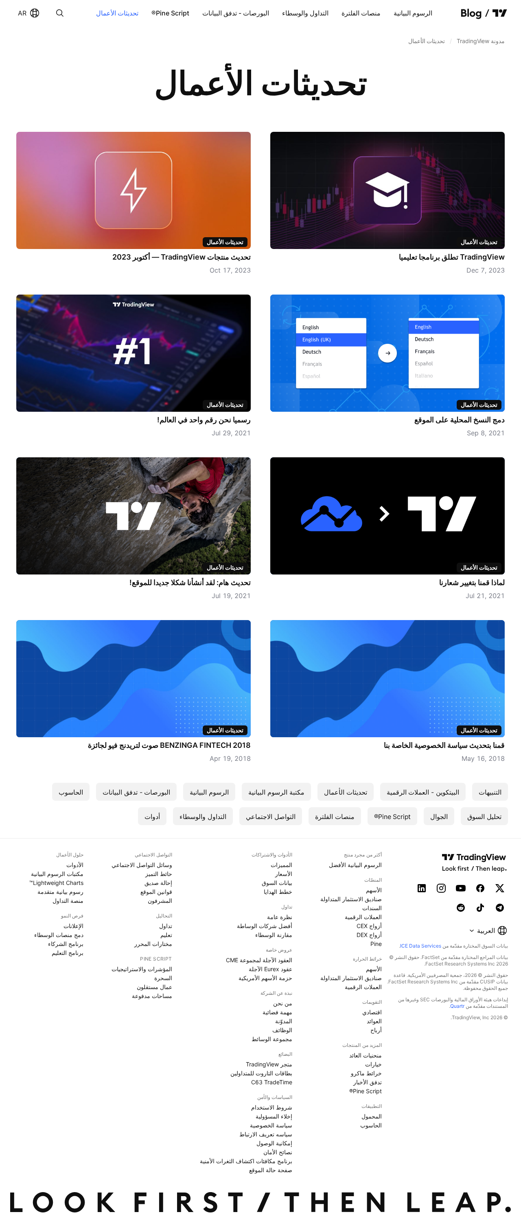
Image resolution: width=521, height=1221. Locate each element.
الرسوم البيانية (413, 13)
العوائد (374, 1021)
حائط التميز (158, 873)
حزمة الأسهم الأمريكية (265, 977)
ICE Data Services (420, 946)
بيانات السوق (277, 882)
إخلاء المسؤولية (274, 1116)
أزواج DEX (369, 934)
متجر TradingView (269, 1064)
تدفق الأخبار (367, 1082)
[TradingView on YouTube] (461, 888)
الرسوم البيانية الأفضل (355, 864)
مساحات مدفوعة (152, 995)
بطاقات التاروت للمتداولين (261, 1073)
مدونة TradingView (481, 40)
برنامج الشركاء (65, 943)
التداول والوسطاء (305, 13)
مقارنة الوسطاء (273, 934)
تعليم (166, 934)
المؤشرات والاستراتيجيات (142, 968)
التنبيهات (490, 792)
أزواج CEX (369, 925)
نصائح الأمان (277, 1152)
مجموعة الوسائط (272, 1038)
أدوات (152, 817)
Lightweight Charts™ (56, 882)
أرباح (376, 1030)
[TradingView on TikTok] (480, 908)
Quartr (457, 1006)
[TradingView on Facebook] (480, 888)
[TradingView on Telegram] (500, 908)
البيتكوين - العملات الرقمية (423, 792)
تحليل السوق (484, 817)
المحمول (371, 1116)
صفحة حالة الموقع (270, 1169)
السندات (372, 907)
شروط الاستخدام (271, 1107)
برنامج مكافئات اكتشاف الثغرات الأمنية (246, 1161)
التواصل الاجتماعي (271, 817)
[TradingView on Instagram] (441, 888)
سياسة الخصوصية (271, 1125)
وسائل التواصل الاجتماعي (142, 864)
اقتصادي (372, 1012)
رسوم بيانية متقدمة (60, 891)
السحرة (163, 977)
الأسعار (283, 873)
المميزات (281, 864)
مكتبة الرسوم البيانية (276, 792)
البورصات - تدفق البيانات (235, 13)
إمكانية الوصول (274, 1143)
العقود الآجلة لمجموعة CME (259, 960)
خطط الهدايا (278, 891)
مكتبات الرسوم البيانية (57, 873)
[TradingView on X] (500, 888)
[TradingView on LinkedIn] (422, 888)
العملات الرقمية (363, 916)
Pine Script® (170, 13)
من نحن (282, 1003)
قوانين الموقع (156, 891)
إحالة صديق (158, 882)
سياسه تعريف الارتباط (265, 1134)
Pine (376, 943)
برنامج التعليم (67, 952)
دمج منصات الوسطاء (58, 934)
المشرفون (160, 900)
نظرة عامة (279, 916)
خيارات (373, 1064)
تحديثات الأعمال (117, 13)
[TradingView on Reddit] (461, 908)
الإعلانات (73, 925)
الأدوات (74, 864)
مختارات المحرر (153, 943)
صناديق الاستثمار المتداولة (351, 899)
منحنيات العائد (365, 1055)
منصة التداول (68, 900)
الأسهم (374, 890)
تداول (165, 925)
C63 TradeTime (271, 1082)
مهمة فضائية (277, 1012)
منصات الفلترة (361, 13)
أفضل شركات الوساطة (264, 925)
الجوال (439, 817)
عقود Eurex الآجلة (270, 968)
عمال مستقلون (154, 986)
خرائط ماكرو (366, 1073)
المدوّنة (283, 1021)
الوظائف (282, 1030)
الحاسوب (71, 792)
